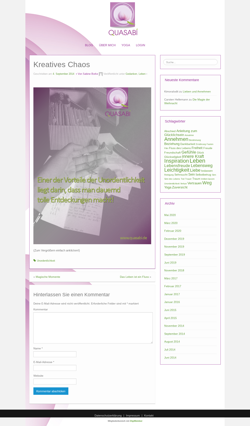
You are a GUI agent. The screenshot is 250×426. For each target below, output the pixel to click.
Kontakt (149, 415)
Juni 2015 (170, 310)
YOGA (125, 45)
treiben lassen (207, 179)
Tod (182, 179)
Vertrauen (195, 183)
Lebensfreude (177, 165)
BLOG (89, 45)
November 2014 (174, 325)
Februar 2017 (172, 286)
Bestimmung (195, 140)
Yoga (167, 187)
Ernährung (201, 144)
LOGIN (140, 45)
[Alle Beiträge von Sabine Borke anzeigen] (101, 74)
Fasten (210, 144)
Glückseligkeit (172, 156)
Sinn (214, 175)
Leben (142, 74)
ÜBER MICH (107, 45)
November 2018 (174, 270)
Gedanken (131, 74)
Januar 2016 (172, 302)
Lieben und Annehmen (197, 91)
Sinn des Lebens (172, 179)
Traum (196, 178)
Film (166, 148)
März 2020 (171, 223)
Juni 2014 (170, 357)
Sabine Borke (90, 74)
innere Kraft (193, 156)
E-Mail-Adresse (43, 362)
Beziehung (171, 144)
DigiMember (136, 421)
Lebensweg (201, 165)
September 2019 (174, 254)
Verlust (183, 183)
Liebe (195, 170)
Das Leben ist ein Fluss (134, 276)
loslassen (207, 170)
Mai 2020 (170, 215)
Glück (200, 152)
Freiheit (197, 148)
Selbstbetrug (203, 174)
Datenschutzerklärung (108, 415)
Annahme (189, 135)
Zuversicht (180, 187)
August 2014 (172, 341)
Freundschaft (172, 152)
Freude (207, 148)
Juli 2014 (169, 349)
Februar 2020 (172, 230)
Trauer (188, 179)
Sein (191, 174)
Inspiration (176, 161)
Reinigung (169, 175)
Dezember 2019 (174, 238)
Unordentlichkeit (46, 260)
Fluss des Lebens (180, 148)
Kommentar (40, 309)
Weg (207, 182)
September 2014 (174, 333)
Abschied (170, 131)
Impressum (133, 415)
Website (38, 375)
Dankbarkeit (187, 144)
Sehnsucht (181, 174)
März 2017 (171, 278)
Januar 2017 (172, 294)
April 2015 (170, 318)
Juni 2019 (170, 262)
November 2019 (174, 246)
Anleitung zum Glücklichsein (180, 133)
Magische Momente (48, 276)
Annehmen (176, 139)
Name (38, 348)
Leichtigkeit (176, 170)
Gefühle (188, 152)
